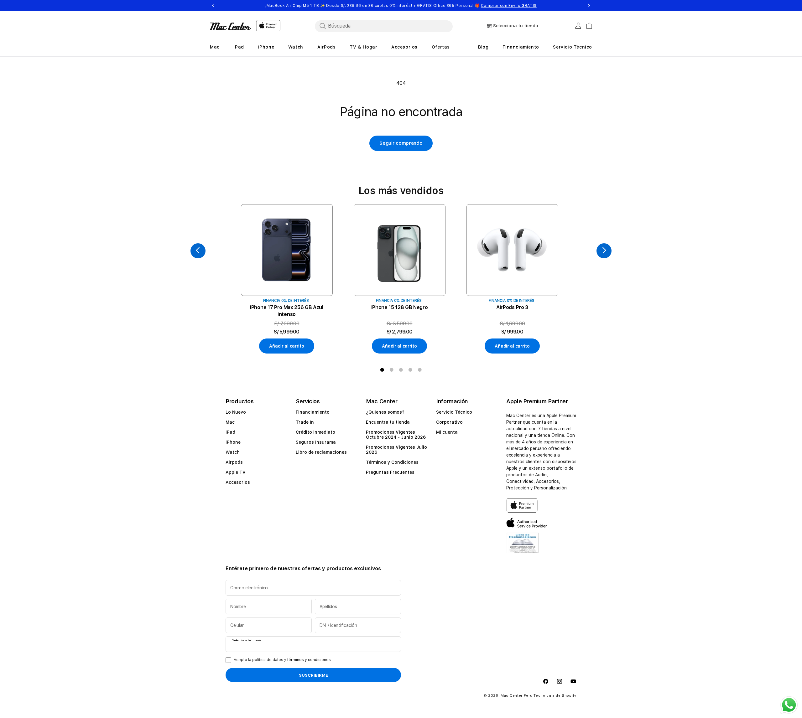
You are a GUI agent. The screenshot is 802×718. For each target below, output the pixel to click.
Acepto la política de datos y (282, 660)
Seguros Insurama (316, 442)
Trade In (305, 422)
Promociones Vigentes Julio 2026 (396, 450)
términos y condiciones (309, 660)
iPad (230, 432)
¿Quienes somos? (385, 412)
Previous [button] (213, 6)
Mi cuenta (447, 432)
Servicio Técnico (454, 412)
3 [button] (401, 370)
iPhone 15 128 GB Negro (399, 307)
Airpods (234, 462)
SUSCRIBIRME (313, 675)
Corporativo (449, 422)
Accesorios (238, 482)
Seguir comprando (400, 143)
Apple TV (236, 472)
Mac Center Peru (517, 696)
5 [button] (420, 370)
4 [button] (410, 370)
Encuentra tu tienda (388, 422)
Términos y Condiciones (392, 462)
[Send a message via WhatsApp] (789, 705)
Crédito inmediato (315, 432)
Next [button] (589, 6)
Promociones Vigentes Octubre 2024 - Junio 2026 (396, 435)
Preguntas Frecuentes (390, 472)
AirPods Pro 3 (512, 307)
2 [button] (391, 370)
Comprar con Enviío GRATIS (509, 5)
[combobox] (384, 26)
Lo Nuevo (236, 412)
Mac (230, 422)
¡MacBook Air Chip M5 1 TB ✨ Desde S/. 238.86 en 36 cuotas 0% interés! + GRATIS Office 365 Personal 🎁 (401, 5)
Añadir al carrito (286, 346)
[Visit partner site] (522, 547)
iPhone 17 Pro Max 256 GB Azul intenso (286, 310)
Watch (233, 452)
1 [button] (382, 370)
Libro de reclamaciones (321, 452)
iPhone (233, 442)
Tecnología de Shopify (555, 696)
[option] (286, 279)
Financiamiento (313, 412)
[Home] (230, 26)
